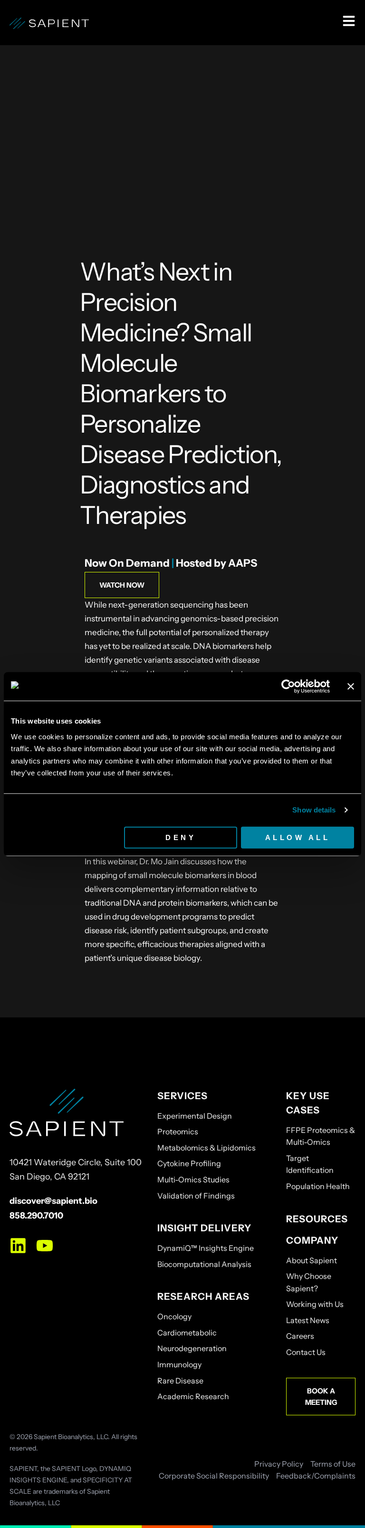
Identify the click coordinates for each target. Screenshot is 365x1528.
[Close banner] (350, 686)
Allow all (297, 837)
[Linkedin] (18, 1245)
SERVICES (182, 1096)
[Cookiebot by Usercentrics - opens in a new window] (288, 686)
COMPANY (312, 1240)
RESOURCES (317, 1219)
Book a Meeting (321, 1396)
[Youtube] (44, 1245)
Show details (314, 810)
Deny (180, 837)
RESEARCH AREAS (203, 1296)
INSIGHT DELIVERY (204, 1228)
